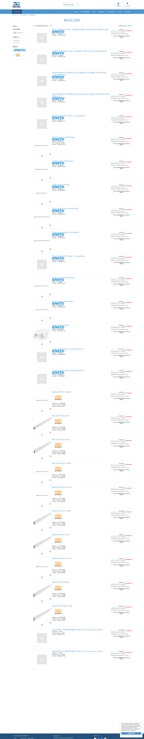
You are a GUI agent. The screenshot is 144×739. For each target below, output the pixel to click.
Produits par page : (123, 25)
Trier (34, 25)
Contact (120, 12)
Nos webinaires (85, 12)
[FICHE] (42, 411)
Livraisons (127, 12)
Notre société (111, 12)
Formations (101, 12)
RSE (94, 12)
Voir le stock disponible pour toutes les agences (121, 36)
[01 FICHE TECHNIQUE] (42, 156)
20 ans (76, 12)
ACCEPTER (131, 733)
